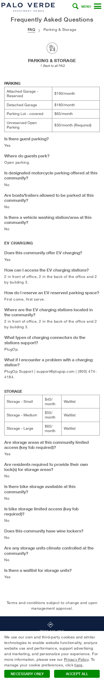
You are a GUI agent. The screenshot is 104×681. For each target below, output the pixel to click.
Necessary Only (27, 673)
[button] (75, 6)
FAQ (31, 29)
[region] (52, 656)
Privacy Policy (76, 659)
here (78, 665)
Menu (86, 7)
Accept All (77, 673)
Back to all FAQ (54, 65)
